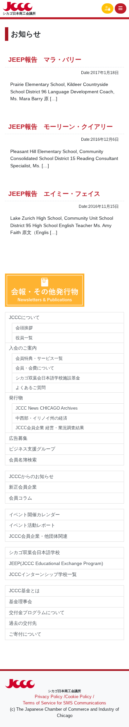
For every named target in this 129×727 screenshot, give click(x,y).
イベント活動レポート (32, 525)
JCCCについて (24, 317)
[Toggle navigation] (121, 8)
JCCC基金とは (24, 590)
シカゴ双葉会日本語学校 (34, 552)
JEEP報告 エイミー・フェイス (54, 193)
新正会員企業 (23, 487)
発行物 (16, 397)
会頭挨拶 (24, 327)
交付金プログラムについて (39, 612)
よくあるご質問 (31, 387)
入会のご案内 (23, 348)
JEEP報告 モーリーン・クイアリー (60, 126)
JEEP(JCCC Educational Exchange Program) (56, 563)
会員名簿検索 (23, 459)
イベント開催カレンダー (34, 514)
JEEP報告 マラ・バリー (44, 59)
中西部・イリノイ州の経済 (41, 418)
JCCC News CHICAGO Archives (47, 408)
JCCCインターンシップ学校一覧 (43, 574)
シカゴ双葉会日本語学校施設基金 (48, 377)
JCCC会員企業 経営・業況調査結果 (50, 427)
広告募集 (18, 438)
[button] (107, 8)
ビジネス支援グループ (32, 448)
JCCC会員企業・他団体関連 (38, 536)
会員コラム (20, 498)
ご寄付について (25, 634)
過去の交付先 (23, 623)
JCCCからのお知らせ (31, 476)
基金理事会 (20, 601)
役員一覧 (24, 337)
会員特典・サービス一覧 (39, 358)
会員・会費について (35, 367)
